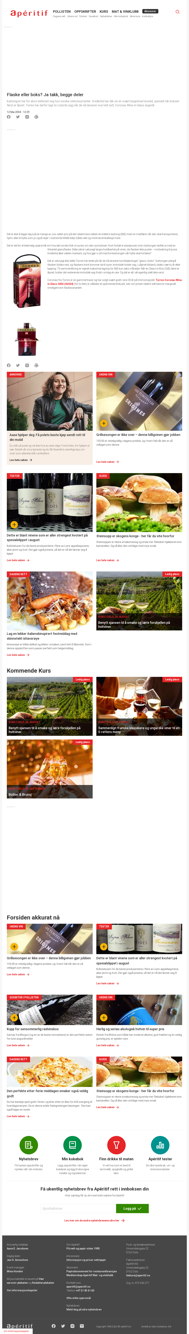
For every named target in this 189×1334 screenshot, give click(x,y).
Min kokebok (121, 16)
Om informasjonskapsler (22, 1290)
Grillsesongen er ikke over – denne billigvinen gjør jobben (138, 435)
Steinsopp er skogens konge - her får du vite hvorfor (135, 536)
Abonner (150, 11)
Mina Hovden (15, 1271)
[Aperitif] (29, 13)
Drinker (83, 16)
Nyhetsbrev (106, 16)
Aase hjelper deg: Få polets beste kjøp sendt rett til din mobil (47, 437)
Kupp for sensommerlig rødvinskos (33, 1029)
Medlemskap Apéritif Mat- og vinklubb (89, 1275)
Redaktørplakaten (43, 1282)
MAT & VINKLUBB (125, 11)
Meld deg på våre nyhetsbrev (84, 1309)
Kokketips (147, 16)
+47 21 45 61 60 (85, 1290)
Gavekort (93, 16)
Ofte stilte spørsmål (78, 1298)
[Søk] (177, 11)
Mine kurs (135, 16)
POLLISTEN (62, 11)
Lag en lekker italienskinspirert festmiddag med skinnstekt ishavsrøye (42, 636)
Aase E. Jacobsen (17, 1248)
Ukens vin (72, 16)
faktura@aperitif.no (138, 1275)
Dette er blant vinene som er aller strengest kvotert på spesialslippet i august (47, 537)
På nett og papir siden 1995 (83, 1248)
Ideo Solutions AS (161, 1326)
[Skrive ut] (36, 117)
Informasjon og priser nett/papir (86, 1259)
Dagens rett (59, 16)
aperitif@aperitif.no (78, 1286)
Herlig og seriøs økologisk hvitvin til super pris (130, 1029)
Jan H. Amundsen (17, 1259)
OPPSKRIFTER (85, 11)
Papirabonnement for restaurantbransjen (91, 1271)
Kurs (104, 11)
